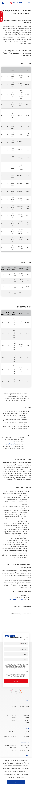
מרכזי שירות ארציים (24, 750)
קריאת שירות (26, 736)
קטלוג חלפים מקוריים (24, 745)
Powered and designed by (16, 693)
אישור (16, 782)
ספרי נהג (14, 750)
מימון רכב (27, 718)
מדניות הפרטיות (22, 666)
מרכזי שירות (13, 748)
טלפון (24, 654)
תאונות (27, 748)
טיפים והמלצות (12, 731)
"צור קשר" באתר (10, 444)
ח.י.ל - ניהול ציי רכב (11, 715)
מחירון (27, 722)
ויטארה (27, 704)
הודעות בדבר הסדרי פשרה (9, 736)
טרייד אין (14, 718)
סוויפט (14, 704)
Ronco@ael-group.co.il (15, 599)
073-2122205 (3, 3)
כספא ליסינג (13, 720)
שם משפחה (23, 649)
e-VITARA (13, 706)
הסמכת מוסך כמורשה (10, 745)
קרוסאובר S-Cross (24, 706)
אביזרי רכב (13, 734)
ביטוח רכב (26, 720)
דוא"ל (24, 660)
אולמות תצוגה (26, 715)
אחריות (27, 731)
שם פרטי (23, 644)
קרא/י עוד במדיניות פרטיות (16, 777)
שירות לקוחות (26, 734)
